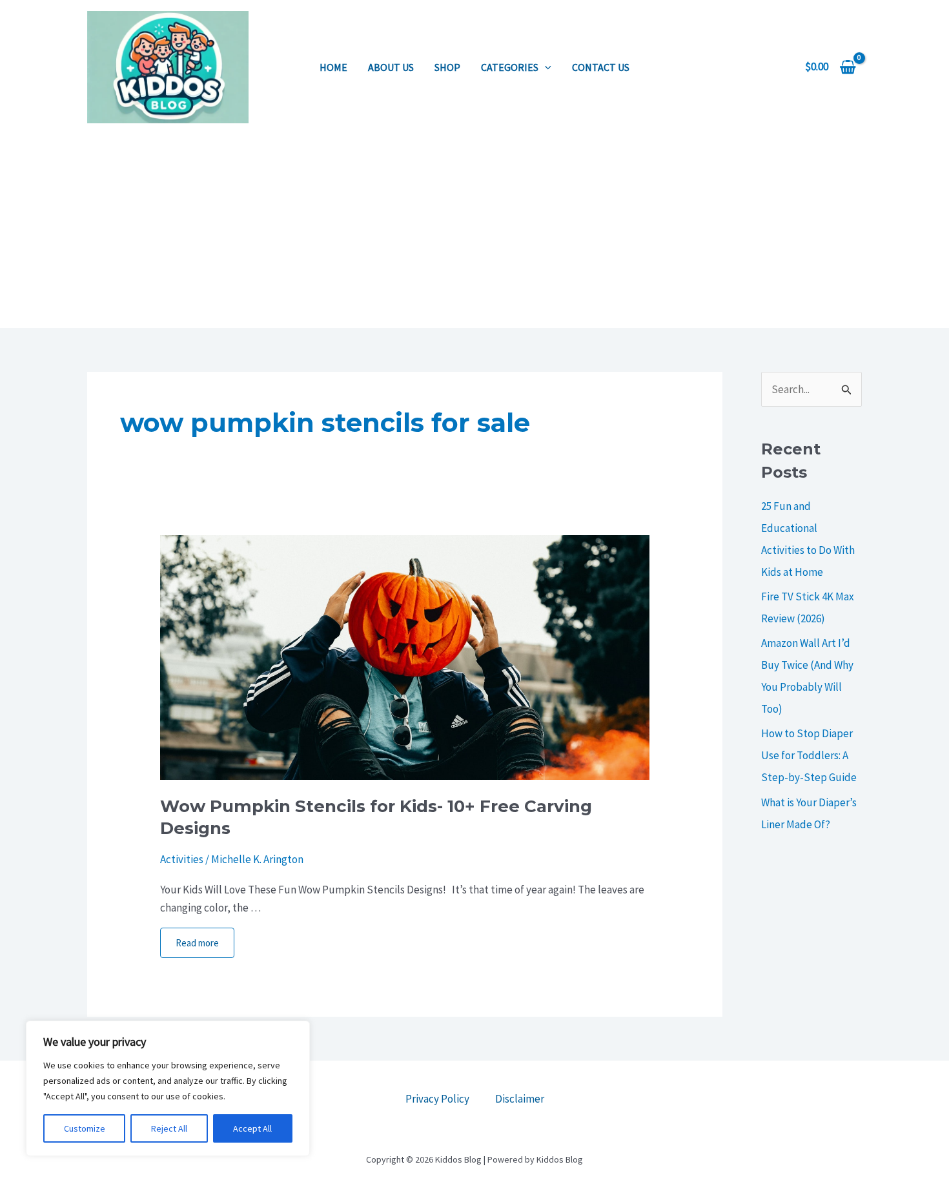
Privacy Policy (437, 1099)
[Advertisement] (474, 231)
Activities (181, 859)
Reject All (169, 1128)
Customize (84, 1128)
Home (333, 67)
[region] (168, 1088)
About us (391, 67)
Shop (447, 67)
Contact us (600, 67)
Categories (509, 67)
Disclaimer (519, 1099)
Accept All (252, 1128)
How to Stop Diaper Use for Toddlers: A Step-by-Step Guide (809, 755)
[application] (544, 67)
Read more (197, 943)
